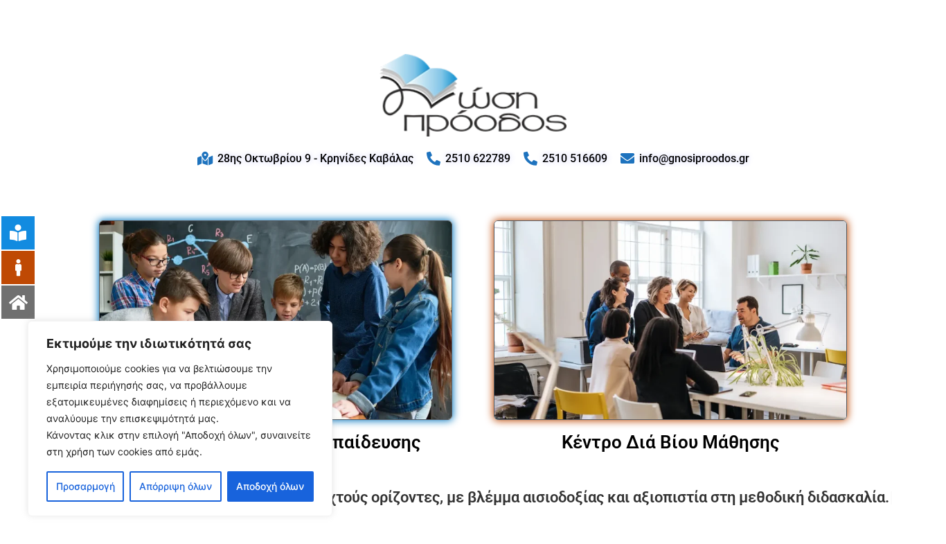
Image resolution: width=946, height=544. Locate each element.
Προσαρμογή (85, 486)
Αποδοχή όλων (270, 486)
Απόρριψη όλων (175, 486)
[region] (180, 418)
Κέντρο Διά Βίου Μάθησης (671, 442)
